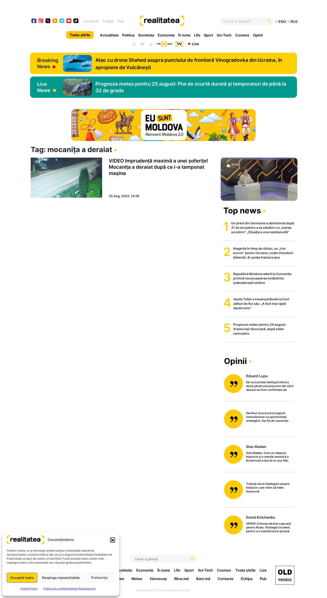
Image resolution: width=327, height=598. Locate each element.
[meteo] (151, 44)
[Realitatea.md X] (48, 20)
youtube (69, 21)
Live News (43, 87)
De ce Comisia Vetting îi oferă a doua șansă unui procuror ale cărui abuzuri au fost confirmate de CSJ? (269, 386)
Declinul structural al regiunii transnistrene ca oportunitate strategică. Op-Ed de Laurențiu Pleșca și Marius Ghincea (267, 417)
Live (195, 44)
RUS (294, 21)
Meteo (136, 578)
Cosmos (242, 35)
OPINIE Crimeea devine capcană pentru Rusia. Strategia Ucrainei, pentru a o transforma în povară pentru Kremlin (268, 528)
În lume (184, 35)
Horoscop (158, 578)
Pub (120, 21)
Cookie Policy (29, 588)
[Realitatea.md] (284, 575)
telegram (62, 21)
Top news (242, 210)
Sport (208, 35)
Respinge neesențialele (61, 578)
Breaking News (47, 63)
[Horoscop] (134, 44)
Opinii (258, 35)
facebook (34, 21)
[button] (112, 540)
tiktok (76, 21)
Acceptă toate (22, 578)
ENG (282, 21)
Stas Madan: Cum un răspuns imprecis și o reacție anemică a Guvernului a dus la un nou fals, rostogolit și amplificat (267, 457)
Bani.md (203, 578)
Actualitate (109, 35)
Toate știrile (80, 35)
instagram (41, 21)
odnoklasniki (55, 21)
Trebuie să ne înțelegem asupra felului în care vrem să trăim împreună (267, 487)
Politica (128, 35)
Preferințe (99, 578)
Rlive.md (181, 578)
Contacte (91, 21)
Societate (146, 35)
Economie (166, 35)
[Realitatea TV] (179, 43)
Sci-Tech (224, 35)
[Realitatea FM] (164, 43)
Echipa (108, 21)
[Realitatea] (177, 21)
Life (197, 35)
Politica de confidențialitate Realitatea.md (69, 588)
